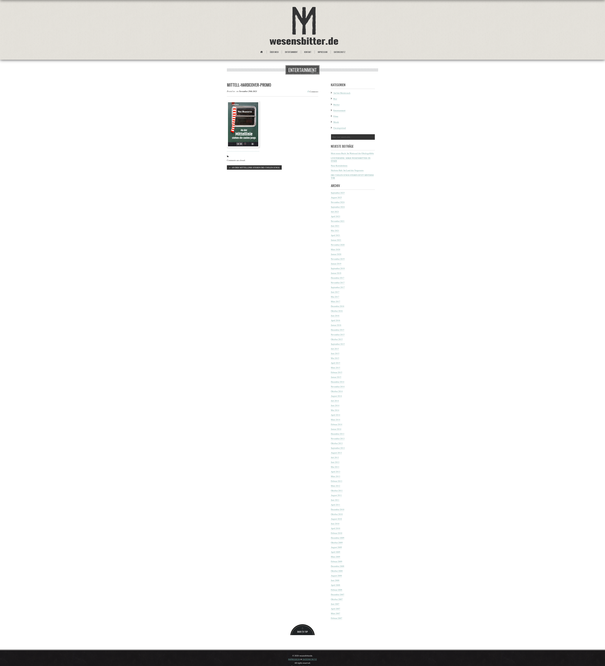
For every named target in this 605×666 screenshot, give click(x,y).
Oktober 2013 (337, 443)
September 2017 (338, 287)
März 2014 (335, 419)
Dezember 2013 (337, 433)
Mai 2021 (335, 230)
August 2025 (336, 197)
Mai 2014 (335, 410)
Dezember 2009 (337, 537)
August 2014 (336, 396)
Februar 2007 (336, 618)
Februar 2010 (336, 533)
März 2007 (335, 613)
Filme (335, 116)
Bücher (336, 104)
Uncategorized (339, 128)
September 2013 (338, 448)
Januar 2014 (336, 429)
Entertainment (291, 52)
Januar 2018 (336, 273)
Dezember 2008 (337, 566)
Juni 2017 (335, 292)
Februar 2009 (336, 561)
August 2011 (336, 495)
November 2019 (338, 258)
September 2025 (338, 192)
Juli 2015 (335, 348)
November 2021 (338, 221)
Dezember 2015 (337, 329)
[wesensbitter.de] (304, 26)
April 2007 (335, 608)
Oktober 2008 (337, 570)
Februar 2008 (336, 589)
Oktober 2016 (337, 310)
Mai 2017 (335, 296)
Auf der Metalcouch (341, 93)
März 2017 (335, 301)
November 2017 (338, 282)
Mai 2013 (335, 466)
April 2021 (335, 235)
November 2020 (338, 244)
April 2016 (335, 320)
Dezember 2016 (337, 306)
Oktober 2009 (337, 542)
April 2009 (335, 552)
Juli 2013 (335, 457)
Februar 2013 (336, 481)
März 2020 (335, 249)
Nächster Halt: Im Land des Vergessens (347, 170)
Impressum (322, 52)
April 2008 (335, 585)
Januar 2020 (336, 254)
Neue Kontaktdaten (339, 165)
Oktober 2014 (337, 391)
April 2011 (335, 504)
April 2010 (335, 528)
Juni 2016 (335, 315)
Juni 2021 (335, 225)
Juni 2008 (335, 580)
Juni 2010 (335, 523)
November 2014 (338, 386)
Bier (335, 98)
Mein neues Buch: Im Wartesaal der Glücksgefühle (352, 153)
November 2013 (338, 438)
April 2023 (335, 216)
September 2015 (338, 344)
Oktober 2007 (337, 599)
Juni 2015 (335, 353)
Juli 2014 (335, 400)
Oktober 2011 (337, 490)
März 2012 (335, 485)
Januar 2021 (336, 240)
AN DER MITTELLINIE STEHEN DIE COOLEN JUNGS (254, 167)
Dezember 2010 (337, 509)
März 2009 (335, 556)
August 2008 (336, 575)
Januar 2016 (336, 325)
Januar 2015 (336, 377)
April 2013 (335, 471)
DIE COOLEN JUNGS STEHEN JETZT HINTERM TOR (352, 176)
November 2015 (338, 334)
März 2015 (335, 367)
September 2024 (338, 206)
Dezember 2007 (337, 594)
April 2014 (335, 414)
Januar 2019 (336, 263)
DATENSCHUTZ (309, 659)
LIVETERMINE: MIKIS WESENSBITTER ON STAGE (350, 159)
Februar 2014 (336, 424)
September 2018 (338, 268)
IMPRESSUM (294, 659)
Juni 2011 (335, 500)
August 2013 (336, 452)
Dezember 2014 (337, 381)
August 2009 (336, 547)
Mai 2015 (335, 358)
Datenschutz (339, 52)
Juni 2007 (335, 604)
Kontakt (307, 52)
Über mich (274, 52)
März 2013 (335, 476)
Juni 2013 (335, 462)
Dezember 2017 (337, 277)
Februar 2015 (336, 372)
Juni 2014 (335, 405)
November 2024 (338, 202)
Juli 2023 (335, 211)
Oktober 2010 (337, 514)
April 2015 (335, 362)
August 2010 (336, 518)
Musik (336, 122)
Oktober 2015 (337, 339)
